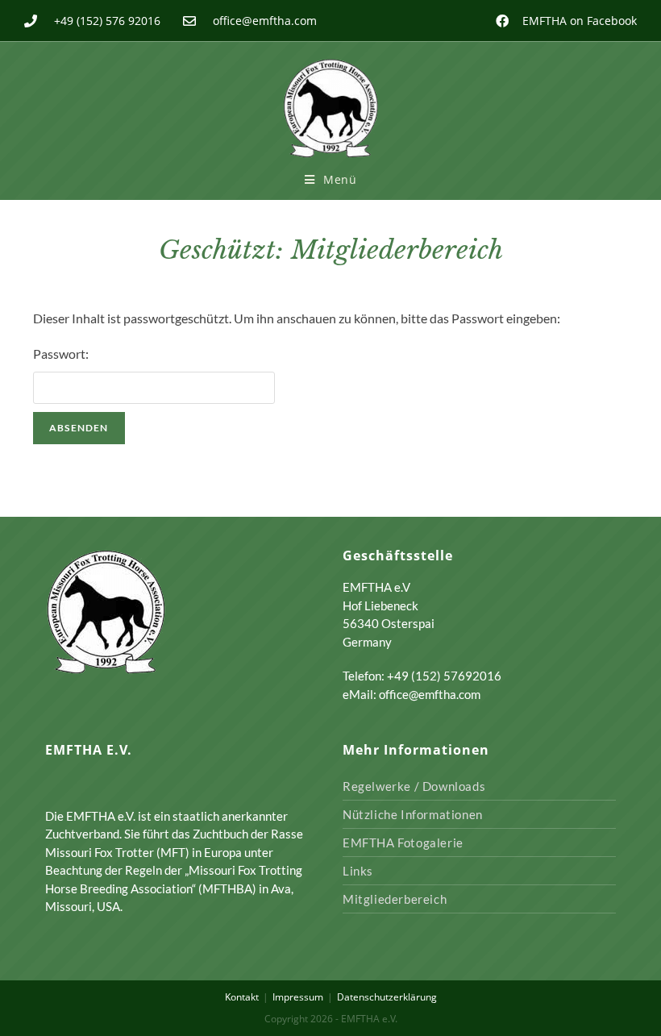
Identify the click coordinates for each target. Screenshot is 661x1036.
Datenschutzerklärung (387, 997)
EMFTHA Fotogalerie (403, 842)
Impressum (297, 997)
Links (358, 870)
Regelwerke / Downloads (414, 786)
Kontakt (242, 997)
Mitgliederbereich (395, 899)
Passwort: (61, 353)
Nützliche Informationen (413, 814)
